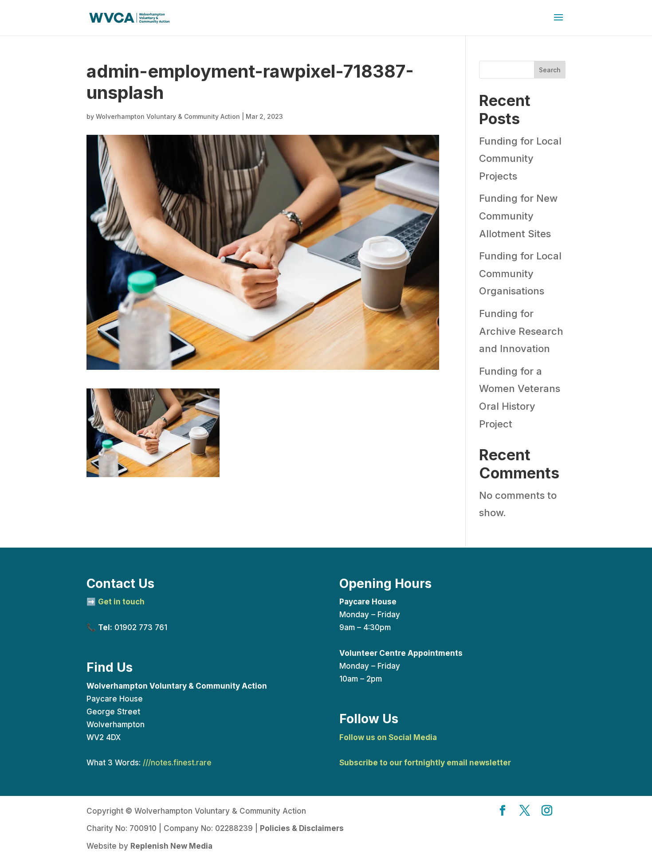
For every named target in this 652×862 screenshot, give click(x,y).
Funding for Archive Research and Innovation (521, 331)
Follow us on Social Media (388, 737)
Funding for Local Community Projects (520, 158)
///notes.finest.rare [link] (177, 762)
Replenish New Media (171, 846)
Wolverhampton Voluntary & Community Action (168, 116)
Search (550, 70)
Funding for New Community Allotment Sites (518, 215)
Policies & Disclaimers (302, 828)
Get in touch (121, 601)
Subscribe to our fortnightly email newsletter (425, 762)
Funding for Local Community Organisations (520, 273)
